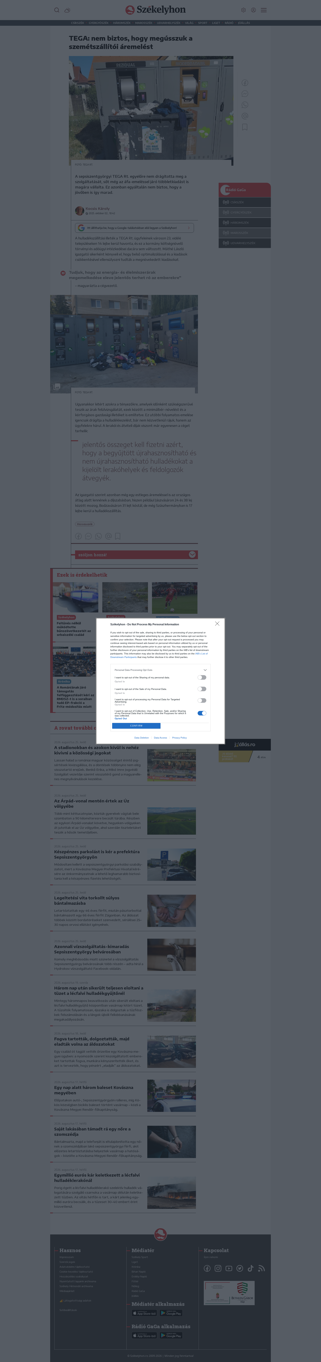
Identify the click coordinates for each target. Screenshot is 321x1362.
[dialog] (160, 681)
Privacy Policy (179, 737)
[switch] (202, 677)
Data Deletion (141, 737)
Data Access (160, 737)
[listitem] (160, 670)
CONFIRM (136, 725)
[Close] (218, 624)
